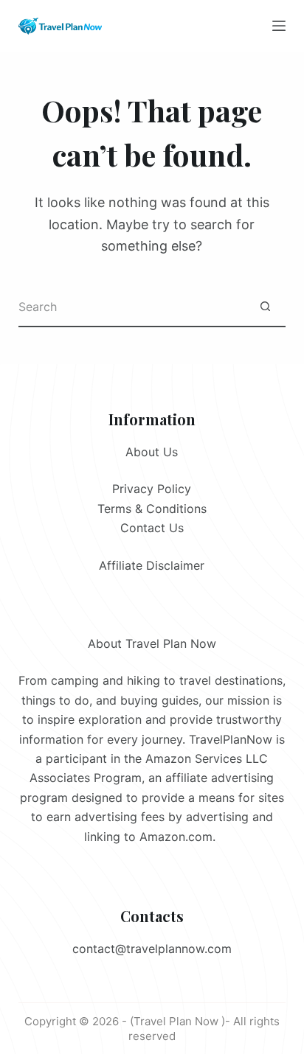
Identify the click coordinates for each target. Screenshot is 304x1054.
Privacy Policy (151, 488)
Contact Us (152, 527)
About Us (151, 451)
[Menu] (279, 25)
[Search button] (265, 307)
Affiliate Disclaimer (151, 565)
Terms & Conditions (152, 508)
